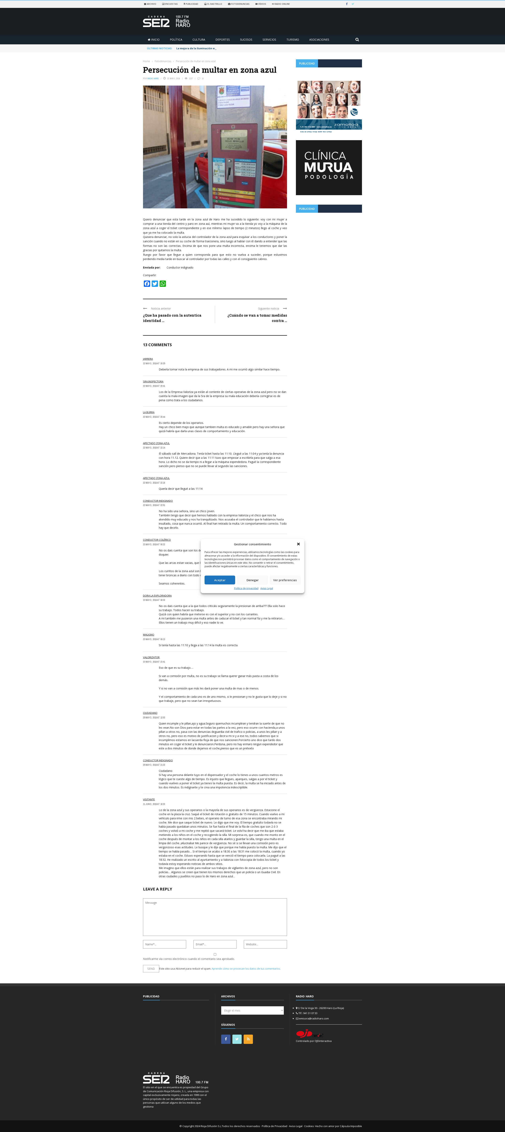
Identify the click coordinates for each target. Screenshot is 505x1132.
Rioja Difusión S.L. (211, 1126)
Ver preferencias (285, 580)
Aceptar (219, 580)
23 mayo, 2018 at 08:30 (154, 600)
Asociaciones (319, 39)
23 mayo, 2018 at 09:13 (154, 639)
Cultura (199, 39)
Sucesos (246, 39)
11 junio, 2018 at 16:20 (154, 804)
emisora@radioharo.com (314, 1018)
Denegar (253, 580)
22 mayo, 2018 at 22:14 (154, 447)
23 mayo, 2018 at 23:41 (154, 661)
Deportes (222, 39)
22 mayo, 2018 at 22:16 (154, 482)
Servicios (269, 39)
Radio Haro (153, 78)
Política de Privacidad (274, 1126)
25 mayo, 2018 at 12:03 (154, 717)
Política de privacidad (246, 588)
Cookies (309, 1126)
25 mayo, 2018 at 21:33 (154, 764)
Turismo (292, 39)
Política (176, 39)
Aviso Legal (266, 588)
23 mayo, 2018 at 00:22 (154, 544)
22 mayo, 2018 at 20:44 (154, 417)
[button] (298, 544)
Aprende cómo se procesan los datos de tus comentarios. (246, 968)
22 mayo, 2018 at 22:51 (154, 505)
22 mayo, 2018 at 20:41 (154, 386)
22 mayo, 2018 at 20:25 (154, 363)
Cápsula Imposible (351, 1126)
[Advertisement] (329, 243)
